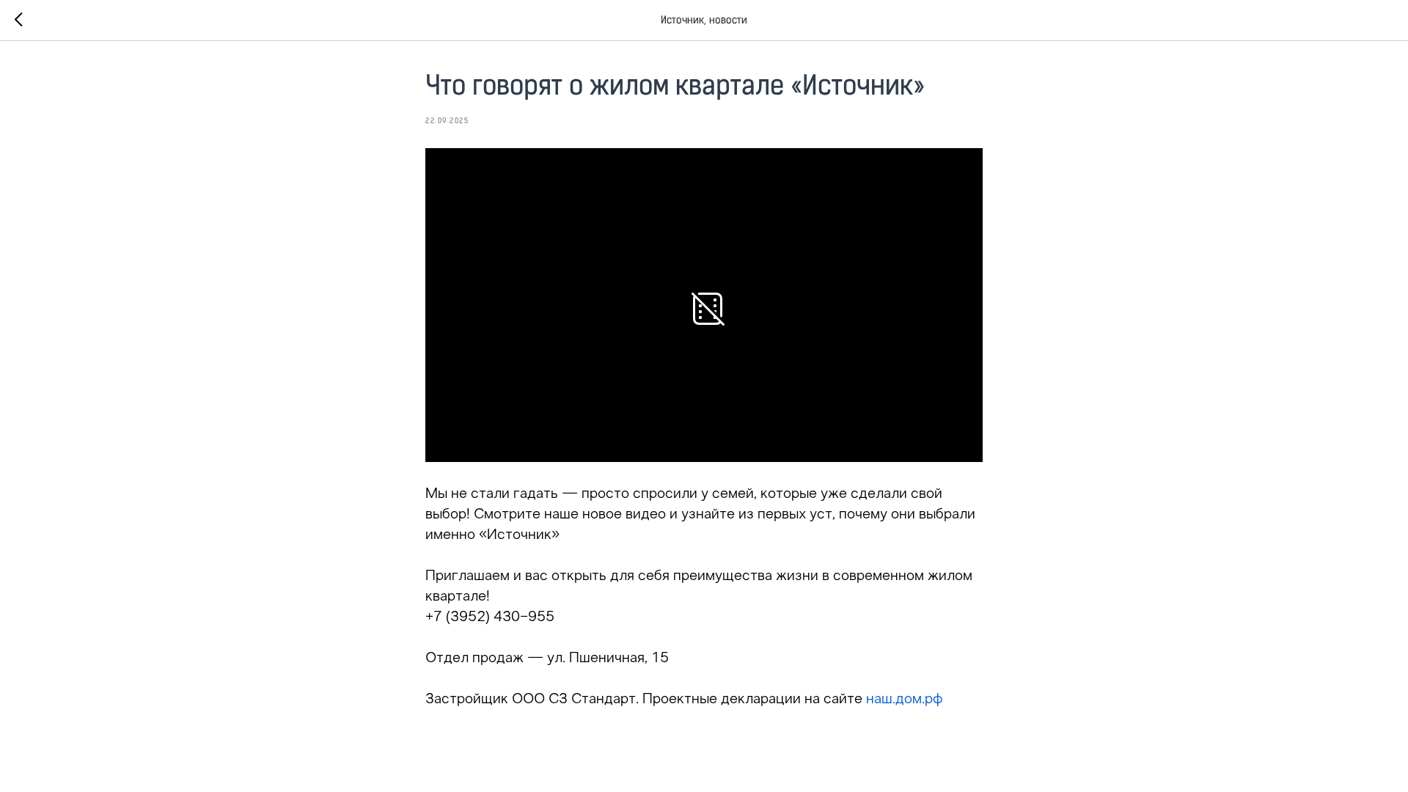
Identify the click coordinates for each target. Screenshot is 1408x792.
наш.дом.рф (904, 699)
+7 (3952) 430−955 (489, 617)
